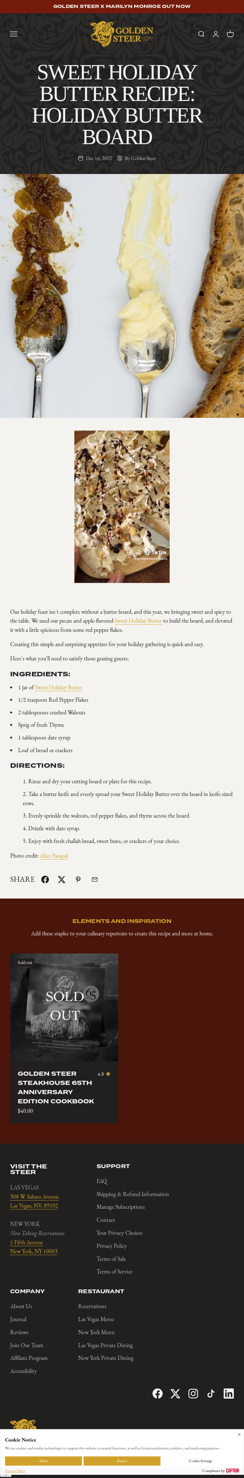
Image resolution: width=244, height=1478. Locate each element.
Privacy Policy (112, 1246)
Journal (18, 1319)
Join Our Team (26, 1345)
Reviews (19, 1332)
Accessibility (23, 1371)
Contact (106, 1220)
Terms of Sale (111, 1259)
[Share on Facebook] (45, 879)
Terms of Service (114, 1271)
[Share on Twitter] (61, 879)
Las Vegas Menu (96, 1319)
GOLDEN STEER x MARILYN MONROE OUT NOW (122, 6)
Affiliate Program (29, 1358)
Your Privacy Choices (120, 1233)
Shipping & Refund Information (133, 1194)
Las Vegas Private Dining (105, 1345)
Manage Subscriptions (121, 1207)
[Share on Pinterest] (78, 879)
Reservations (92, 1306)
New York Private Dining (105, 1358)
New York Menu (96, 1332)
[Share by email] (94, 879)
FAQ (102, 1181)
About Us (21, 1306)
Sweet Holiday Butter (138, 621)
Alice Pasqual (54, 855)
